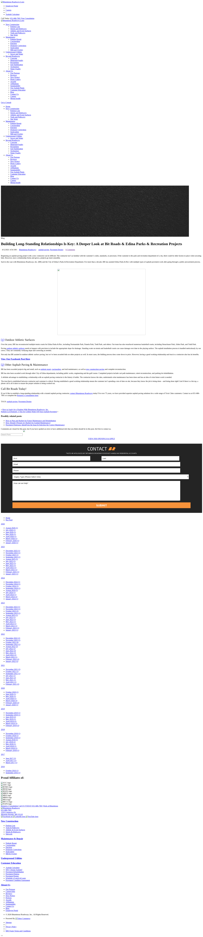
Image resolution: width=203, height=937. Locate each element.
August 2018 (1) (12, 740)
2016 (3, 767)
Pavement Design (56, 250)
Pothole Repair (15, 39)
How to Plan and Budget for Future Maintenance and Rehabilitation (31, 421)
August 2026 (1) (12, 528)
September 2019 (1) (13, 715)
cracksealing (56, 369)
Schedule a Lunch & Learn (16, 878)
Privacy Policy (11, 927)
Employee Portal (12, 6)
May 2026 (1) (11, 534)
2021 (3, 665)
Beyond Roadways (13, 56)
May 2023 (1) (11, 622)
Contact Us (14, 94)
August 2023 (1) (12, 615)
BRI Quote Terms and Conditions (18, 931)
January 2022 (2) (12, 661)
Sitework (9, 834)
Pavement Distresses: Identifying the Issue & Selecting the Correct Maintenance (35, 425)
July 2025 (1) (11, 561)
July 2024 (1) (11, 593)
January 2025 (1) (12, 574)
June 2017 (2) (11, 758)
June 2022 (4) (11, 651)
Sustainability (15, 86)
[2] (2, 364)
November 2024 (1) (13, 584)
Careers (8, 10)
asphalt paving (43, 250)
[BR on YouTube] (32, 817)
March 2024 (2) (11, 597)
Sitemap (9, 922)
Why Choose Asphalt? (14, 870)
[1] (2, 339)
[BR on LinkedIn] (19, 817)
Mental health (15, 98)
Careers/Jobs (10, 891)
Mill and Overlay (16, 50)
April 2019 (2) (11, 721)
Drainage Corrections (18, 46)
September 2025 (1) (13, 557)
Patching (13, 44)
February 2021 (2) (12, 684)
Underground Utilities (14, 52)
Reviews (13, 75)
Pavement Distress (12, 874)
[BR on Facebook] (7, 817)
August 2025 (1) (12, 559)
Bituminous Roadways (27, 250)
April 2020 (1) (11, 698)
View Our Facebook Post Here (15, 359)
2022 (3, 634)
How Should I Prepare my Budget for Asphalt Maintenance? (28, 423)
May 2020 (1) (11, 696)
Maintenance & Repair (12, 838)
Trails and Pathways (17, 33)
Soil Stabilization (16, 65)
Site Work (14, 35)
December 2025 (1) (13, 551)
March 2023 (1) (11, 626)
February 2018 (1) (12, 750)
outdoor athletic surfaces (16, 348)
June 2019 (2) (11, 717)
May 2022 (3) (11, 653)
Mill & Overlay (11, 854)
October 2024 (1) (12, 586)
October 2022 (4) (12, 642)
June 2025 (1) (11, 563)
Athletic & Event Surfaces (15, 830)
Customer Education (17, 90)
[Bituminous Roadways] (12, 2)
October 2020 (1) (12, 692)
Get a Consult (6, 102)
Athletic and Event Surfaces (20, 31)
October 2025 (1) (12, 555)
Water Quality (15, 69)
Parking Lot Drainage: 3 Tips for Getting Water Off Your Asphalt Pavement (29, 412)
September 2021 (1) (13, 674)
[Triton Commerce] (22, 918)
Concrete (13, 58)
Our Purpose (15, 73)
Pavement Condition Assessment (18, 880)
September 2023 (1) (13, 613)
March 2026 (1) (11, 539)
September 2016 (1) (13, 773)
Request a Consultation (9, 806)
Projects (9, 898)
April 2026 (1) (11, 536)
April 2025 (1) (11, 568)
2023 (3, 603)
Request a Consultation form (27, 395)
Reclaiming (14, 63)
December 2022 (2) (13, 638)
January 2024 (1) (12, 599)
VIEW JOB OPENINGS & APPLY (101, 439)
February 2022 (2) (12, 659)
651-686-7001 (15, 18)
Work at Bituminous (50, 806)
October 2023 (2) (12, 611)
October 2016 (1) (12, 771)
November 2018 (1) (13, 733)
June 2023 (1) (11, 620)
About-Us (5, 885)
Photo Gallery (15, 79)
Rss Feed (9, 520)
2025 (3, 547)
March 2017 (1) (11, 763)
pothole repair (46, 369)
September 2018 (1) (13, 738)
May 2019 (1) (11, 719)
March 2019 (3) (11, 723)
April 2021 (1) (11, 682)
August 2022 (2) (12, 647)
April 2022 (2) (11, 655)
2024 (3, 578)
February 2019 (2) (12, 726)
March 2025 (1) (11, 570)
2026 (3, 524)
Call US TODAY (31, 806)
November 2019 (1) (13, 713)
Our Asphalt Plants (17, 88)
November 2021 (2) (13, 669)
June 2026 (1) (11, 532)
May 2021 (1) (11, 680)
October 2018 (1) (12, 736)
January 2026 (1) (12, 543)
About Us (9, 71)
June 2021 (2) (11, 678)
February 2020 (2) (12, 703)
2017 (3, 754)
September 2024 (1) (13, 588)
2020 (3, 688)
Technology (14, 67)
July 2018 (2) (11, 742)
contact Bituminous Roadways (81, 393)
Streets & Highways (13, 832)
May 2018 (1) (11, 744)
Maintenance (10, 37)
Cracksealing (15, 41)
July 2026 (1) (11, 530)
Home (8, 106)
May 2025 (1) (11, 566)
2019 (3, 709)
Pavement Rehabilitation (15, 872)
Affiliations (14, 84)
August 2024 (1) (12, 590)
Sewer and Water (16, 54)
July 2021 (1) (11, 676)
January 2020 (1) (12, 705)
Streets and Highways (18, 29)
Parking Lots (15, 27)
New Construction (12, 24)
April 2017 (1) (11, 761)
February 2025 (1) (12, 572)
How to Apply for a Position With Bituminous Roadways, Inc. (25, 410)
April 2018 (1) (11, 746)
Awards (13, 82)
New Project (15, 77)
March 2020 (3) (11, 701)
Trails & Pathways (12, 828)
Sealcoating (14, 48)
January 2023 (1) (12, 630)
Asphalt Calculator (13, 14)
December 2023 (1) (13, 607)
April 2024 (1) (11, 595)
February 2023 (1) (12, 628)
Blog (12, 92)
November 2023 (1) (13, 609)
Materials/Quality (16, 60)
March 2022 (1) (11, 657)
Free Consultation (27, 18)
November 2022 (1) (13, 640)
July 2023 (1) (11, 617)
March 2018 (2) (11, 748)
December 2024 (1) (13, 582)
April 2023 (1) (11, 624)
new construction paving (95, 369)
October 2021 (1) (12, 671)
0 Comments (70, 250)
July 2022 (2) (11, 649)
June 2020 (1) (11, 694)
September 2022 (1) (13, 644)
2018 (3, 730)
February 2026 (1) (12, 541)
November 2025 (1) (13, 553)
